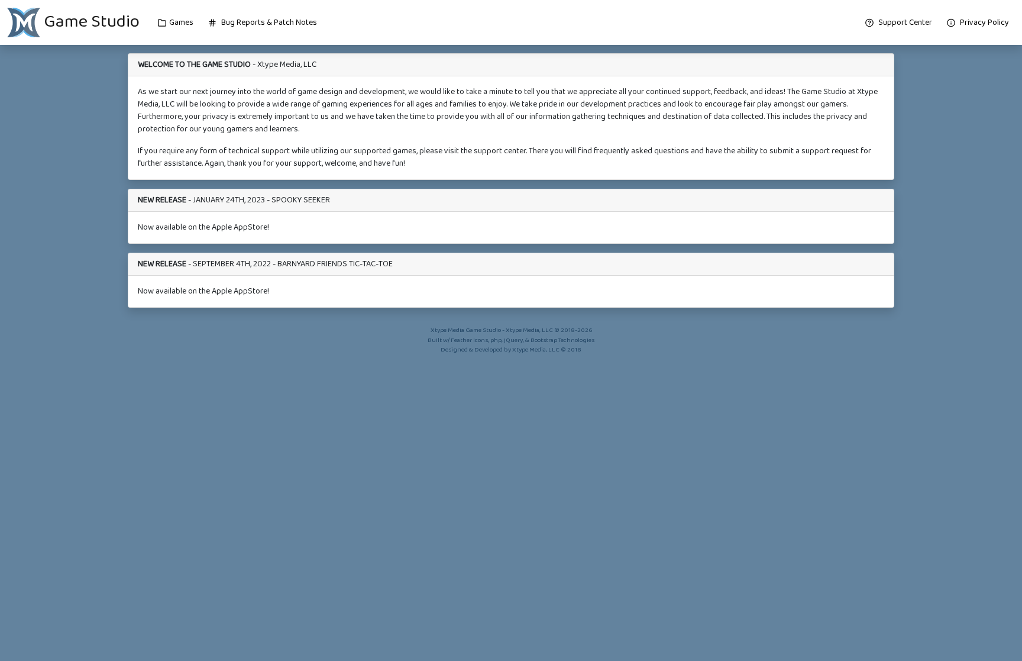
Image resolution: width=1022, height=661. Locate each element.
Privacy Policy (983, 22)
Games (181, 22)
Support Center (904, 22)
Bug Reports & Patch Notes (268, 22)
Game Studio (90, 22)
